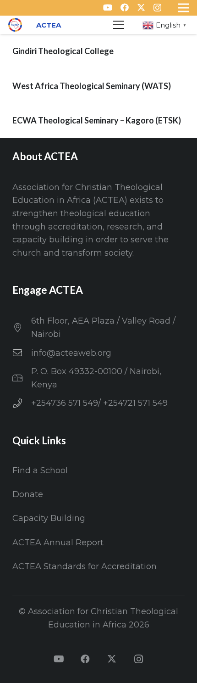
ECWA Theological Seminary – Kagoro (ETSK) (96, 120)
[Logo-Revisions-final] (15, 25)
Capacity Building (48, 518)
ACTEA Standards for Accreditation (84, 566)
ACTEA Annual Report (58, 542)
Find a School (40, 470)
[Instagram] (157, 7)
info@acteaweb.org (71, 353)
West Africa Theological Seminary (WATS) (91, 86)
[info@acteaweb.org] (21, 353)
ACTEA (48, 25)
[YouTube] (107, 7)
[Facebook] (124, 7)
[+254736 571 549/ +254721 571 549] (21, 403)
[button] (119, 24)
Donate (27, 494)
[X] (141, 7)
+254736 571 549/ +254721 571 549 (99, 403)
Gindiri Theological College (63, 51)
